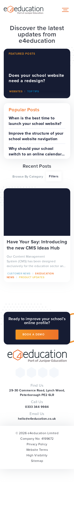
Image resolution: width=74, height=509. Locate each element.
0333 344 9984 (37, 406)
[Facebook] (31, 372)
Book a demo (33, 334)
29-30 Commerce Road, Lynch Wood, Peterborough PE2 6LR (37, 392)
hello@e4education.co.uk (37, 418)
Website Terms (37, 449)
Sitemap (37, 461)
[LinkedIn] (54, 372)
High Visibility (37, 455)
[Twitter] (20, 372)
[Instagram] (42, 372)
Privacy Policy (37, 444)
